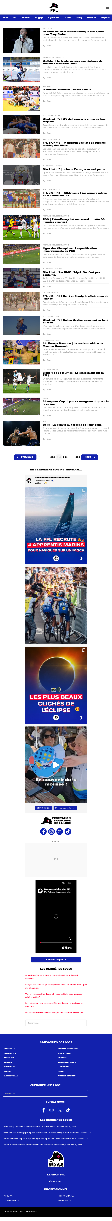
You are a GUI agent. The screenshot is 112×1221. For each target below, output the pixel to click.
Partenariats (64, 1200)
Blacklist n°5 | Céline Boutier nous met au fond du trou (75, 321)
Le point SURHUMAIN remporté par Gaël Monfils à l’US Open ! (55, 1012)
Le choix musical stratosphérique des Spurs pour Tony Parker (73, 33)
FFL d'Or (57, 139)
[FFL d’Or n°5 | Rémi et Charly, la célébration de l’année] (21, 301)
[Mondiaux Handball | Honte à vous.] (21, 98)
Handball (47, 86)
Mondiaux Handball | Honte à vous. (67, 89)
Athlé (68, 17)
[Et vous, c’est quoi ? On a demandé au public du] (56, 764)
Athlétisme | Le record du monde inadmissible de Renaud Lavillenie (33, 1126)
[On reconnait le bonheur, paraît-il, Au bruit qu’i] (56, 605)
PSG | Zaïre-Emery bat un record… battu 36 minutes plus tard (74, 221)
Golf (57, 316)
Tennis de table (67, 1062)
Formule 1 (10, 1053)
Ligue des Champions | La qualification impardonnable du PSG (70, 250)
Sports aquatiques (51, 340)
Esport (105, 17)
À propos (8, 1196)
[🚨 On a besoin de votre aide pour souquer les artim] (56, 525)
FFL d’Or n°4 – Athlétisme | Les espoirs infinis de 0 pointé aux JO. (75, 194)
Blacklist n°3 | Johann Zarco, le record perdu (74, 169)
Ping (79, 17)
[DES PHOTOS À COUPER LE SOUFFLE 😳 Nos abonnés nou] (56, 685)
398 (78, 457)
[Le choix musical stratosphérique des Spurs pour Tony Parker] (21, 40)
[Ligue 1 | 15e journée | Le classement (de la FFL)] (21, 381)
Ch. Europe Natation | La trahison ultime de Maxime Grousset (73, 345)
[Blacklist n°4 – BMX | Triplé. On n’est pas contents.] (21, 278)
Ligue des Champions (61, 216)
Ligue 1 (55, 369)
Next (88, 457)
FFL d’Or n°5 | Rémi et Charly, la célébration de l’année (75, 297)
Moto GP (59, 166)
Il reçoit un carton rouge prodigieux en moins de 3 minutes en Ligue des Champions (41, 1132)
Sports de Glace (59, 57)
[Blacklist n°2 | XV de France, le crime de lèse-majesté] (21, 124)
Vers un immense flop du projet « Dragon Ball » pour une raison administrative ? (39, 1138)
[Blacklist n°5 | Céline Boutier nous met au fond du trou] (21, 325)
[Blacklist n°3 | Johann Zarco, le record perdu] (21, 175)
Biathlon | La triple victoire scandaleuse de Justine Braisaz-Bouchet (72, 62)
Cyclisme (53, 17)
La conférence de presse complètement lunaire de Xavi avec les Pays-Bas (36, 1144)
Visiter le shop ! (56, 1181)
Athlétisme (47, 189)
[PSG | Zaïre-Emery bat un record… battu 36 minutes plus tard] (21, 227)
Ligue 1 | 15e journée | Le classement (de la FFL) (73, 374)
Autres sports (67, 1076)
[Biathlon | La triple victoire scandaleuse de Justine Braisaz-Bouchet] (21, 69)
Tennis (26, 17)
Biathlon (47, 57)
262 (52, 457)
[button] (107, 7)
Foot (5, 17)
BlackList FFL (48, 115)
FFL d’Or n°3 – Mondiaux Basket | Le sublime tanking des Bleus (74, 144)
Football (47, 216)
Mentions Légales (66, 1196)
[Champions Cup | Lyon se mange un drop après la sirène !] (21, 406)
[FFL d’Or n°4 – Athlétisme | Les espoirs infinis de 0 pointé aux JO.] (21, 198)
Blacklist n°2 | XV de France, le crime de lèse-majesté (75, 120)
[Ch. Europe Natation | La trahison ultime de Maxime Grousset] (21, 352)
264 (65, 457)
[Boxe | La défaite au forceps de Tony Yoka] (21, 433)
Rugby (39, 17)
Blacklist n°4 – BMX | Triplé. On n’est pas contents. (71, 274)
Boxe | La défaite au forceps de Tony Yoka (72, 424)
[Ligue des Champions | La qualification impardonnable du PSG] (21, 254)
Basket (91, 17)
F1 (15, 17)
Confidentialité (11, 1200)
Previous (27, 457)
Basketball (47, 28)
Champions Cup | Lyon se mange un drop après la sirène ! (76, 403)
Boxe (45, 422)
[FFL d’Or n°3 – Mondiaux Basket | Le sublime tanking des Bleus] (21, 148)
